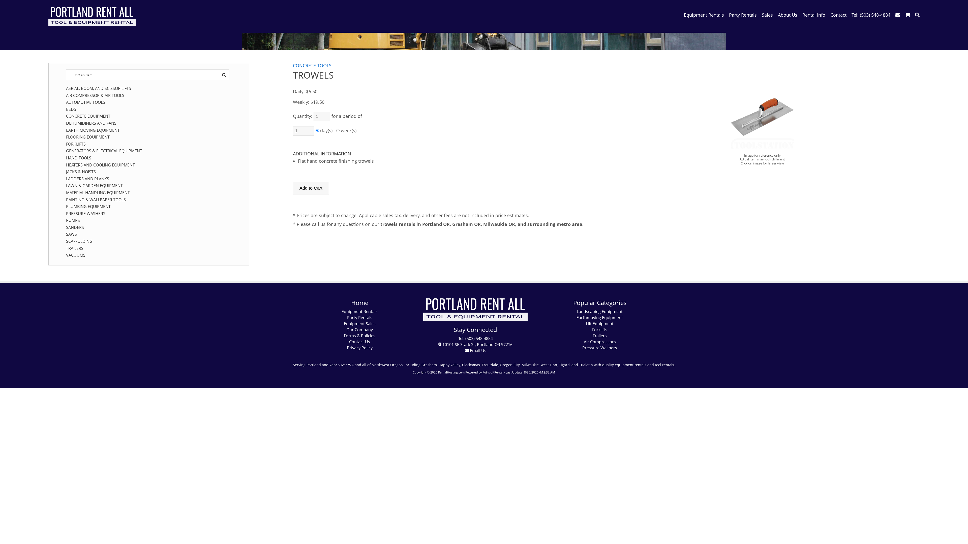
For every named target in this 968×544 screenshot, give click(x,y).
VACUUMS (75, 255)
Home (359, 302)
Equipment (704, 15)
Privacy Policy (360, 348)
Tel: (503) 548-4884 (475, 338)
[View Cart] (907, 15)
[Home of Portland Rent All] (475, 319)
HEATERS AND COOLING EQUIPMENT (100, 165)
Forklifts (599, 329)
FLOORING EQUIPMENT (88, 137)
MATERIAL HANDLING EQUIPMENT (98, 193)
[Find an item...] (224, 75)
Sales (767, 15)
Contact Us (359, 342)
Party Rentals (359, 317)
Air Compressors (600, 342)
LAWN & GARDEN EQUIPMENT (94, 186)
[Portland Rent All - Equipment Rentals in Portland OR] (92, 24)
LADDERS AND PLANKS (87, 179)
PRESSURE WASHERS (85, 214)
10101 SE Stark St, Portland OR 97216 (476, 344)
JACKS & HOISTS (81, 172)
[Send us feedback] (897, 15)
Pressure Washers (599, 348)
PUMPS (73, 220)
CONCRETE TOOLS (312, 65)
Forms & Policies (359, 335)
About (787, 15)
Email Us (477, 350)
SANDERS (75, 227)
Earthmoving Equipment (600, 317)
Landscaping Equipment (600, 311)
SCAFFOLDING (79, 241)
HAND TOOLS (78, 158)
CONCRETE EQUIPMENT (88, 116)
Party (743, 15)
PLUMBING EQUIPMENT (88, 207)
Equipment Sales (360, 323)
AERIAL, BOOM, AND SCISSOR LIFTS (98, 88)
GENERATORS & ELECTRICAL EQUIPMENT (104, 151)
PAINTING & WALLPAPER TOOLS (96, 200)
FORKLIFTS (76, 144)
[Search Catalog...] (917, 15)
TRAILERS (74, 248)
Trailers (600, 335)
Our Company (359, 329)
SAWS (71, 234)
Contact (838, 15)
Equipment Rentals (360, 311)
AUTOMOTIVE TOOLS (85, 102)
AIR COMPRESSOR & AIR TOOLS (95, 95)
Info (813, 15)
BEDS (71, 109)
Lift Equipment (600, 323)
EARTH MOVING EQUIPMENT (93, 130)
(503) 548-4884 (871, 15)
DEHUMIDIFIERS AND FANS (91, 123)
